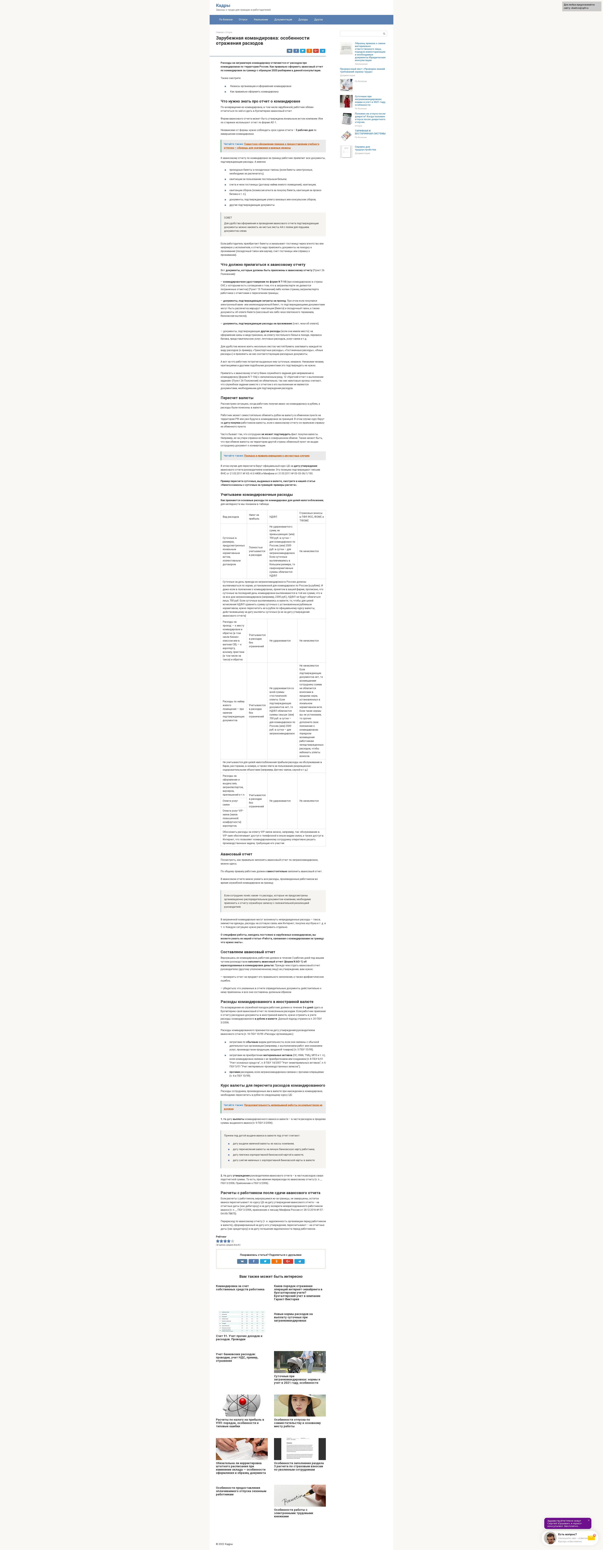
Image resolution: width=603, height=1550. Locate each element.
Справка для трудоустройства (365, 148)
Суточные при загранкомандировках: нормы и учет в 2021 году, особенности (370, 100)
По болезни (226, 19)
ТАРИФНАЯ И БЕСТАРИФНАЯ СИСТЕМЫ (370, 132)
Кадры (223, 5)
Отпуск (243, 19)
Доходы (303, 19)
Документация (283, 19)
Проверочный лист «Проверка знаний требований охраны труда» (362, 70)
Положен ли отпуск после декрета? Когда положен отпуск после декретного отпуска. (370, 118)
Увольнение (261, 19)
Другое (318, 19)
